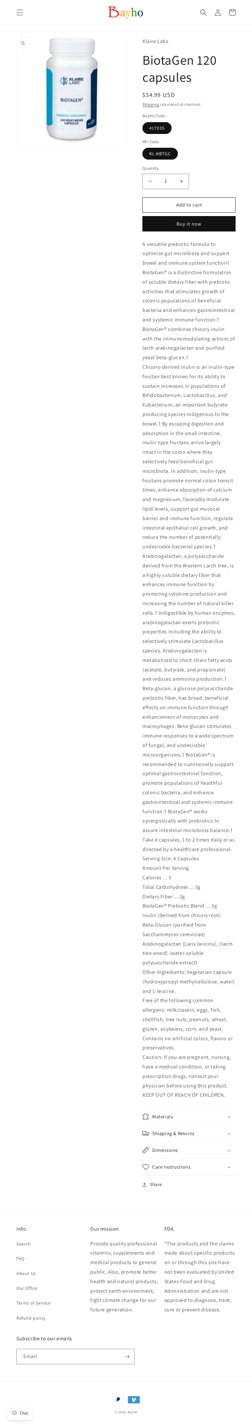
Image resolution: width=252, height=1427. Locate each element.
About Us (26, 1273)
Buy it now (189, 224)
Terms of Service (33, 1303)
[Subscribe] (127, 1356)
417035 (157, 128)
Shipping (150, 104)
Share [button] (156, 1184)
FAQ (20, 1259)
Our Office (26, 1288)
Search (23, 1244)
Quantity (150, 168)
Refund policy (31, 1318)
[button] (19, 12)
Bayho (132, 1412)
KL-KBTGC (160, 154)
